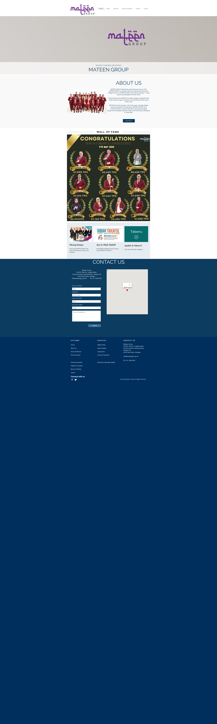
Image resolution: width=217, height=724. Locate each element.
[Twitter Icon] (75, 379)
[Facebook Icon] (72, 379)
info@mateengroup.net (79, 278)
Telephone (75, 292)
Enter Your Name (77, 285)
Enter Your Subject (77, 304)
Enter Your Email (76, 298)
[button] (108, 9)
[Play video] (136, 237)
